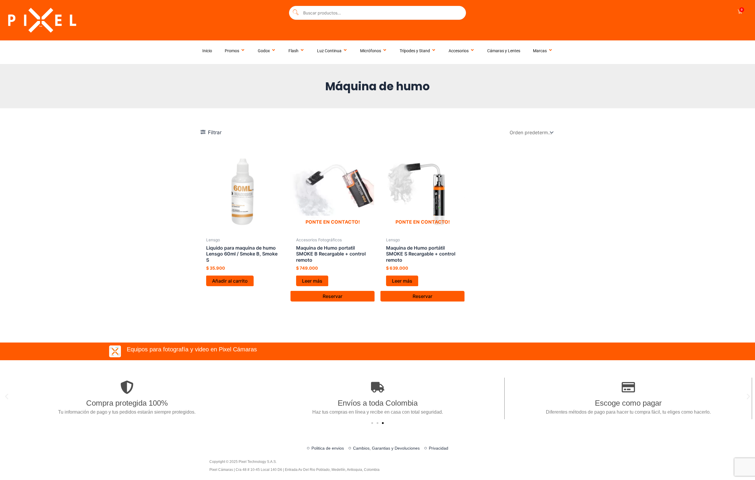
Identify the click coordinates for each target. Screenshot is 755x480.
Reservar (332, 296)
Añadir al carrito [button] (230, 281)
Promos (232, 50)
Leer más (312, 281)
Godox (264, 50)
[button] (6, 396)
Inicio (207, 50)
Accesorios (459, 50)
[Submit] (296, 13)
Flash (293, 50)
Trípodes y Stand (415, 50)
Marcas (540, 50)
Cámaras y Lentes (503, 50)
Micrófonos (370, 50)
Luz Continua (329, 50)
